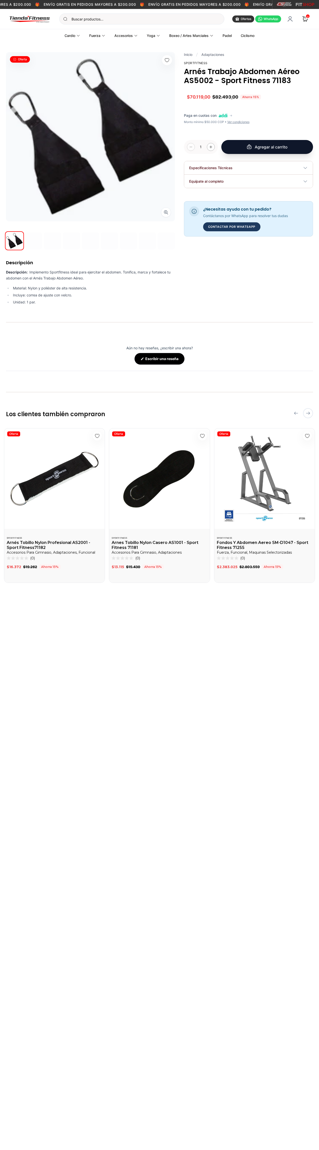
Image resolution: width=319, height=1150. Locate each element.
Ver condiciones (238, 122)
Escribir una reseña (165, 360)
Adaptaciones (212, 54)
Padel (227, 35)
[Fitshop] (305, 4)
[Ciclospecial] (284, 4)
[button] (21, 558)
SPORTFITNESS (14, 538)
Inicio (188, 54)
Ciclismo (247, 35)
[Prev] (296, 413)
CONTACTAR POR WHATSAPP (231, 227)
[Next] (308, 413)
